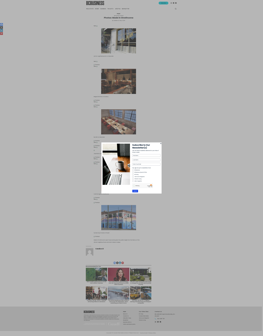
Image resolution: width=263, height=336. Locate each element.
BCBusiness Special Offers (141, 172)
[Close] (161, 143)
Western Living (138, 179)
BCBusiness (137, 170)
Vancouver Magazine (140, 176)
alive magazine (138, 181)
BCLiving (136, 174)
